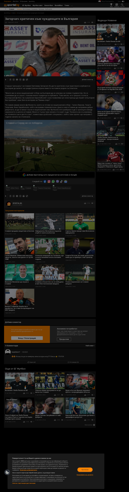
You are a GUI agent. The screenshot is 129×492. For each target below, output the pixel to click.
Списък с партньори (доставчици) (23, 483)
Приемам (84, 470)
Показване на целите (85, 475)
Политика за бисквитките (28, 470)
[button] (7, 472)
